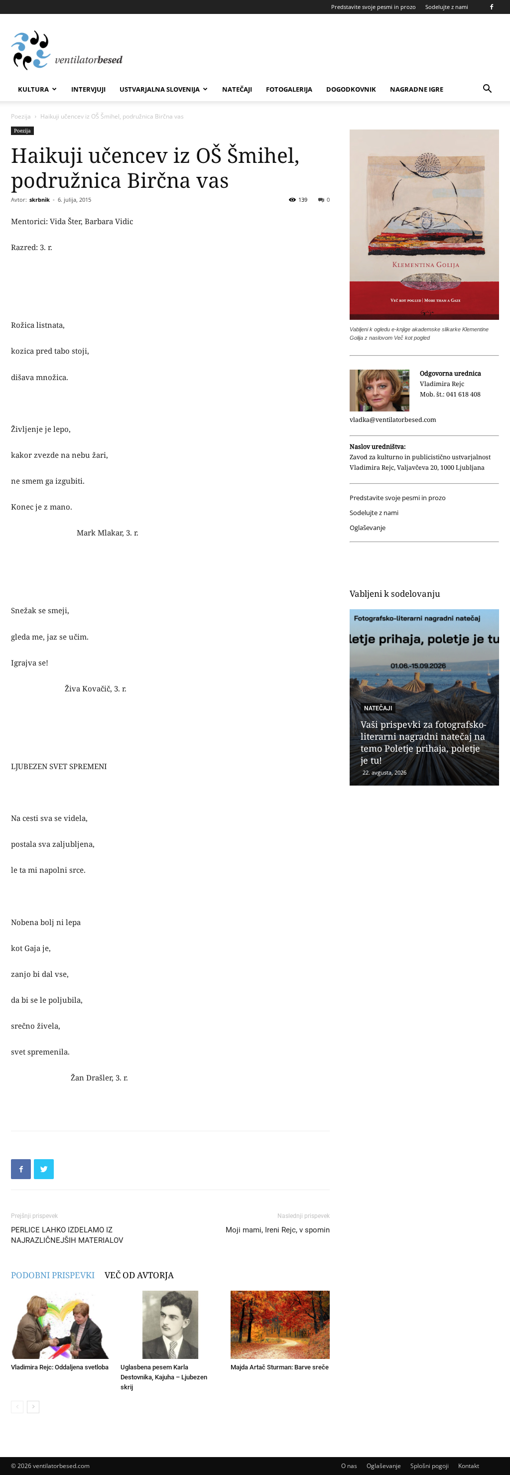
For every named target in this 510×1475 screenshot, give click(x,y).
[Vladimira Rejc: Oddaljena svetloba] (60, 1325)
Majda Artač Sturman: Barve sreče (280, 1367)
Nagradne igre (416, 89)
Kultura (33, 89)
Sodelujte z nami (446, 6)
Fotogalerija (289, 89)
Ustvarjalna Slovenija (160, 89)
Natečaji (237, 89)
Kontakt (468, 1466)
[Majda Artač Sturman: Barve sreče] (280, 1325)
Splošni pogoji (429, 1466)
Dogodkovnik (351, 89)
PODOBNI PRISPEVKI (53, 1275)
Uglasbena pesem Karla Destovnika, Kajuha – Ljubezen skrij (164, 1377)
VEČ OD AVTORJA (139, 1275)
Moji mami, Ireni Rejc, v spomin (278, 1229)
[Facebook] (491, 7)
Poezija (21, 116)
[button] (487, 90)
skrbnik (39, 199)
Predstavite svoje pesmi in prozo (373, 6)
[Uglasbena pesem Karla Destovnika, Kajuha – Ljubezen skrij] (170, 1325)
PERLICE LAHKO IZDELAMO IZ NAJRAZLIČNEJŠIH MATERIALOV (67, 1235)
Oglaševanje (367, 528)
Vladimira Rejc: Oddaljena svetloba (60, 1367)
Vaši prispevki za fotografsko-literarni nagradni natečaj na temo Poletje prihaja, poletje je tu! (424, 742)
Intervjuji (88, 89)
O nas (349, 1466)
